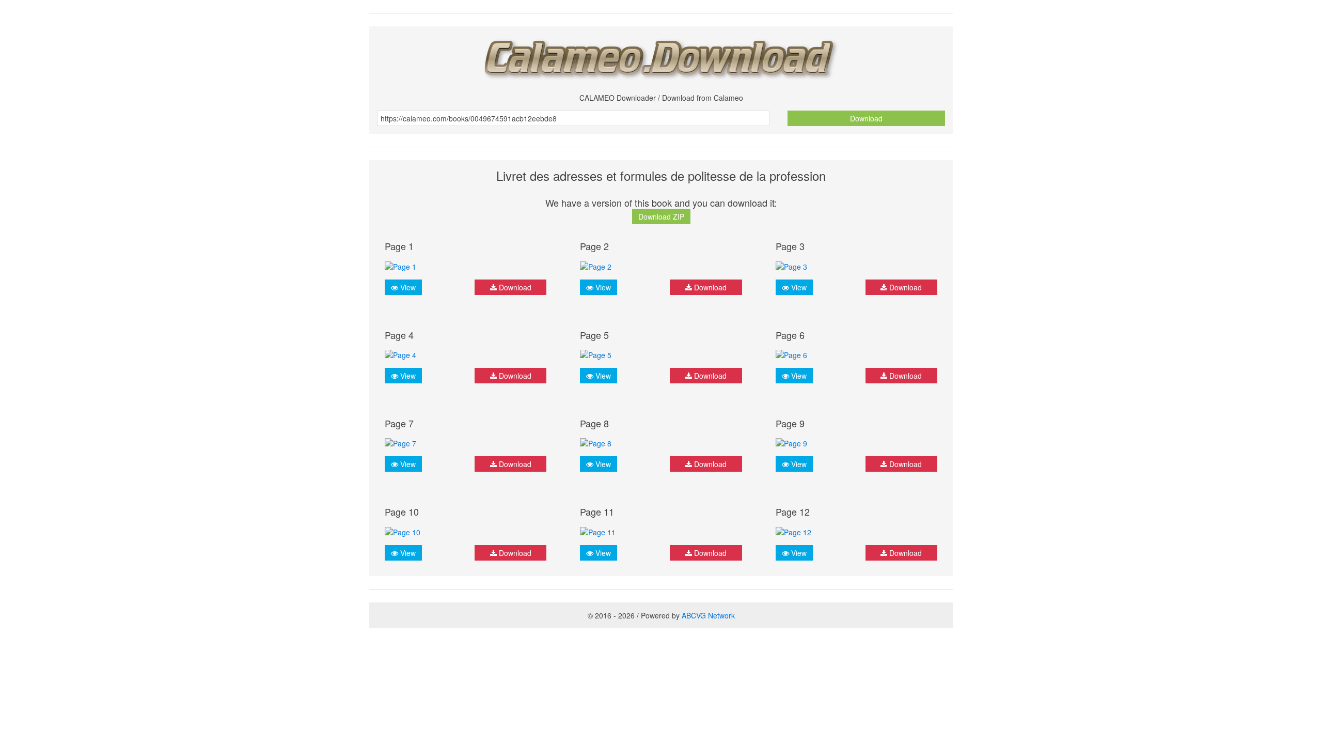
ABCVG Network (708, 615)
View (407, 287)
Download (866, 118)
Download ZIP (661, 216)
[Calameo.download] (661, 56)
